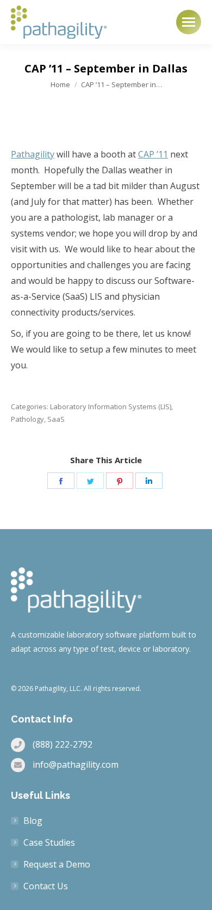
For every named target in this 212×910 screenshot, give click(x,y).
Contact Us (45, 886)
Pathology (27, 419)
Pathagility (32, 154)
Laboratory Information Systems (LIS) (110, 406)
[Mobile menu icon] (188, 22)
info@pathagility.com (76, 765)
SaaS (56, 419)
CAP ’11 (153, 154)
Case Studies (49, 842)
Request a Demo (56, 864)
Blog (32, 821)
